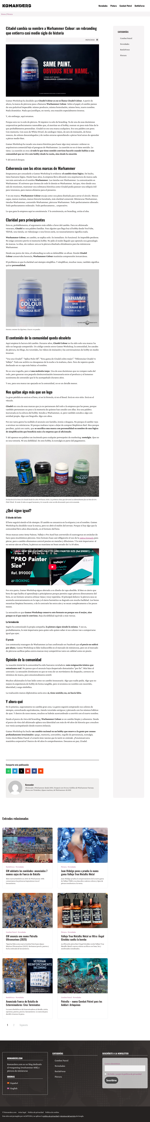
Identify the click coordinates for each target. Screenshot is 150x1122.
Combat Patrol (126, 5)
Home (3, 14)
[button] (8, 771)
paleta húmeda (87, 537)
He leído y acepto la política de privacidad (124, 1074)
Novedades (103, 5)
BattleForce (139, 5)
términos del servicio (68, 1116)
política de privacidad (51, 1116)
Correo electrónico (112, 1063)
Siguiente (24, 1025)
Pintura (113, 5)
